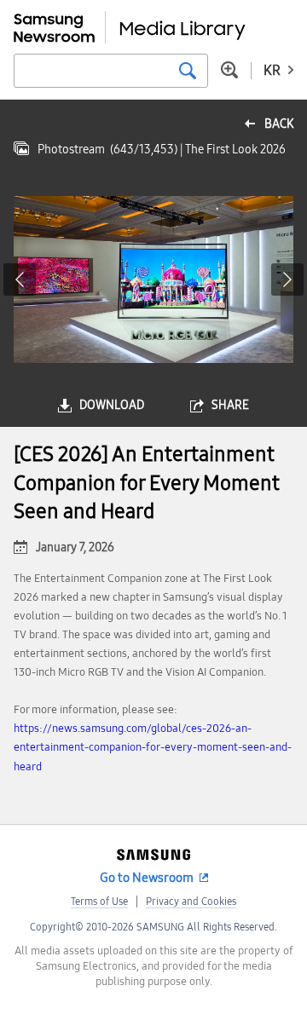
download (111, 405)
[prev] (19, 279)
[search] (187, 70)
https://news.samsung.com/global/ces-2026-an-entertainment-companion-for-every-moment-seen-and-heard (153, 747)
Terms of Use (99, 901)
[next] (287, 279)
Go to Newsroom (147, 877)
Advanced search (229, 70)
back (278, 124)
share (230, 405)
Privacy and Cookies (191, 901)
